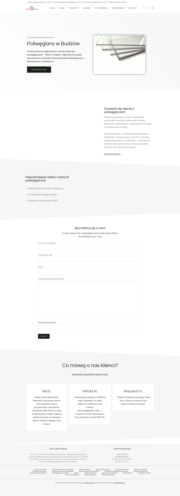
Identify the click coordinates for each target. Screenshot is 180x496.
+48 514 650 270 (122, 454)
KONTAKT (133, 8)
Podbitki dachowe (39, 471)
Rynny (76, 473)
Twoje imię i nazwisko (47, 243)
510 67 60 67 (104, 2)
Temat (40, 267)
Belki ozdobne (84, 469)
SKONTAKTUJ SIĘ (39, 69)
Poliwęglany (127, 473)
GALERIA (87, 8)
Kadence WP (89, 483)
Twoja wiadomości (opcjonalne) (51, 279)
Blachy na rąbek (140, 469)
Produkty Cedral (144, 473)
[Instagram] (153, 8)
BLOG (62, 8)
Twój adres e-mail (45, 255)
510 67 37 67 (49, 2)
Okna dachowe (90, 473)
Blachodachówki (122, 469)
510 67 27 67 (80, 2)
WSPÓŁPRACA (118, 8)
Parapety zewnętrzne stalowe (116, 471)
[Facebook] (144, 8)
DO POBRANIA (101, 8)
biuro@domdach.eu (120, 2)
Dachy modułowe (40, 469)
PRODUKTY (74, 8)
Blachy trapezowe (103, 469)
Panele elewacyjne (140, 471)
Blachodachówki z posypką (62, 469)
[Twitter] (148, 8)
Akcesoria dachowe (109, 473)
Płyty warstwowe (72, 475)
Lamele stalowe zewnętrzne (62, 471)
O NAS (52, 8)
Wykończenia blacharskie (89, 471)
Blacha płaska (89, 475)
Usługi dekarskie (107, 475)
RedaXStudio (119, 483)
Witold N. (90, 391)
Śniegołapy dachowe (60, 473)
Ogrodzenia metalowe (37, 473)
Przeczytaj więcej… (112, 154)
